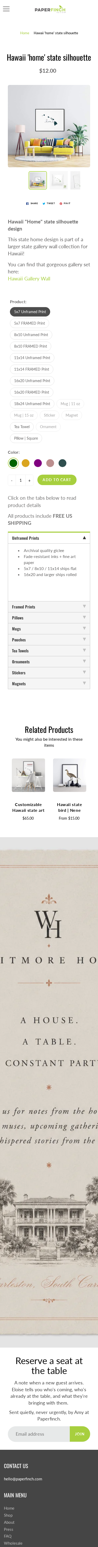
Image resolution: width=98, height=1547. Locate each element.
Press (8, 1529)
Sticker (49, 415)
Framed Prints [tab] (23, 606)
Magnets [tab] (19, 683)
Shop (8, 1515)
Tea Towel (22, 426)
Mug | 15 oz (23, 415)
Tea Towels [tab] (20, 650)
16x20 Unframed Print (32, 380)
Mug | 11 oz (70, 403)
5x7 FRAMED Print (29, 323)
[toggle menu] (6, 9)
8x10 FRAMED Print (30, 346)
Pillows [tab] (17, 617)
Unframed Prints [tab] (25, 538)
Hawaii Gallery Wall (29, 278)
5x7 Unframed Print (30, 311)
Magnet (72, 415)
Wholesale (13, 1543)
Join (80, 1434)
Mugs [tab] (16, 628)
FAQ (7, 1536)
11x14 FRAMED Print (31, 369)
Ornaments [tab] (21, 661)
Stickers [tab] (18, 672)
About (9, 1522)
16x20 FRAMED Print (31, 392)
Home (24, 33)
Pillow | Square (26, 438)
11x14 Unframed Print (32, 357)
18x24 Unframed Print (32, 403)
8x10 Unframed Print (31, 334)
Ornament (48, 426)
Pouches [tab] (19, 639)
